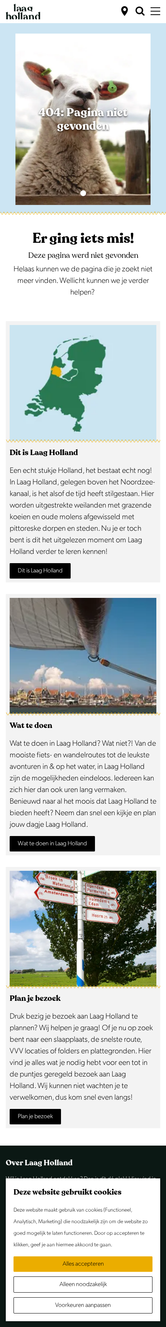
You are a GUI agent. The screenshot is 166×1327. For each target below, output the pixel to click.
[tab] (83, 193)
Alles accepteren (83, 1264)
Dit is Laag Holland (40, 570)
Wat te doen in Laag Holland (52, 843)
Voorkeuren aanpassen (83, 1305)
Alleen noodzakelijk (83, 1284)
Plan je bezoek (35, 1116)
